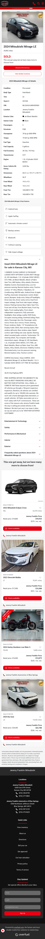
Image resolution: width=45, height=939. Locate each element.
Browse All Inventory (22, 68)
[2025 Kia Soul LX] (22, 695)
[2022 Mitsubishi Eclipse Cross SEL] (22, 486)
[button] (34, 3)
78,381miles (37, 581)
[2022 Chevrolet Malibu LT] (22, 556)
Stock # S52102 (8, 714)
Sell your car (22, 846)
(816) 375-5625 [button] (24, 812)
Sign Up (22, 913)
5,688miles (38, 650)
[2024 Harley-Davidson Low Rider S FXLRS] (22, 625)
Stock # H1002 (7, 644)
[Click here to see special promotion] (22, 8)
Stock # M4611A (8, 505)
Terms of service (22, 870)
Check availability (14, 528)
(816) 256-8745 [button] (24, 793)
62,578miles (37, 511)
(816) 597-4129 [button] (24, 809)
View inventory (22, 827)
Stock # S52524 (8, 575)
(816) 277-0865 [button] (24, 796)
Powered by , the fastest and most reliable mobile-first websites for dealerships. (22, 928)
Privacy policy (22, 864)
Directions (22, 840)
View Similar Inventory (22, 74)
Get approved (22, 852)
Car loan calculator (22, 858)
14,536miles (37, 720)
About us (22, 833)
